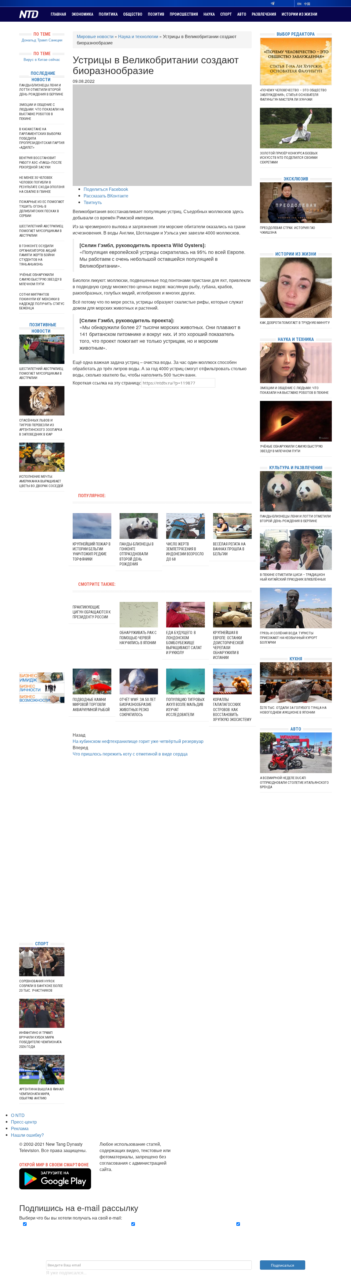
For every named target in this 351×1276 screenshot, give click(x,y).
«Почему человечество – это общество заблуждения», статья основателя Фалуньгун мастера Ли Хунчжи (293, 94)
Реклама (20, 1128)
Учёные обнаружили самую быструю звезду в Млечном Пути (40, 279)
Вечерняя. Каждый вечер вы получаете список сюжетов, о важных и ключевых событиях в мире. (69, 1230)
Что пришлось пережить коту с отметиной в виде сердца (130, 754)
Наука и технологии (138, 36)
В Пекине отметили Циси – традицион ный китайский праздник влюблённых (293, 577)
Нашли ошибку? (27, 1135)
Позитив (156, 14)
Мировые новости (95, 36)
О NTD (18, 1115)
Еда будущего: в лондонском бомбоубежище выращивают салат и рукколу (184, 642)
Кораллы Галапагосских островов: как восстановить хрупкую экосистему (232, 709)
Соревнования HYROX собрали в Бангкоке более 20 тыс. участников (41, 985)
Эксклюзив (296, 179)
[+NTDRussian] (20, 912)
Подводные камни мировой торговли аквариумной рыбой (91, 704)
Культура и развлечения (295, 467)
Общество (132, 14)
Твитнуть (93, 202)
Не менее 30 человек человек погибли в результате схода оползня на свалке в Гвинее (41, 185)
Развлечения (264, 14)
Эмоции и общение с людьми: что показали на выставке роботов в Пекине (41, 112)
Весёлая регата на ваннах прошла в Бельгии (229, 549)
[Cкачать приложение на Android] (55, 1186)
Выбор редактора (296, 34)
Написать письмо (117, 1175)
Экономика (82, 14)
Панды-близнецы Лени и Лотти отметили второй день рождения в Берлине (41, 90)
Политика (108, 14)
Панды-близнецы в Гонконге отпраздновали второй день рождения (137, 554)
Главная (58, 14)
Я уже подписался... (66, 1272)
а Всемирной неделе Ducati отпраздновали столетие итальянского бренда (294, 782)
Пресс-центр (24, 1122)
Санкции (55, 40)
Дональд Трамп (34, 40)
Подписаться (282, 1265)
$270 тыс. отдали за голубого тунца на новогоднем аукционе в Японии (293, 710)
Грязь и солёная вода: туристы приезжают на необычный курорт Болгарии (288, 637)
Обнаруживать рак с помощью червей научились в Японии (138, 637)
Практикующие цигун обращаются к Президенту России (92, 612)
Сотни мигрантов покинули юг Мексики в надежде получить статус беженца (41, 301)
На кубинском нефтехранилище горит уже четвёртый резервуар (138, 741)
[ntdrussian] (20, 920)
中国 (307, 4)
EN (299, 4)
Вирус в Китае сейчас (42, 59)
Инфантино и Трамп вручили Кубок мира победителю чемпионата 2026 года (40, 1040)
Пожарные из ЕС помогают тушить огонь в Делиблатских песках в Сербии (41, 209)
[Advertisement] (127, 436)
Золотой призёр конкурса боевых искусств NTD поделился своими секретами (289, 158)
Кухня (296, 658)
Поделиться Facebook (106, 189)
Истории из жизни (299, 14)
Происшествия (184, 14)
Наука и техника (296, 339)
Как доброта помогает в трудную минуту (295, 323)
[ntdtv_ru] (20, 928)
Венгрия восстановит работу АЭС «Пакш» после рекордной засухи (40, 162)
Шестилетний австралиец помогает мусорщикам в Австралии (41, 230)
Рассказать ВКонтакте (106, 196)
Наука (209, 14)
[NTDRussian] (20, 887)
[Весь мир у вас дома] (20, 895)
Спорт (226, 14)
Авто (241, 14)
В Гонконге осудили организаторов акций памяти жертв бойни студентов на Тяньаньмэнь (37, 255)
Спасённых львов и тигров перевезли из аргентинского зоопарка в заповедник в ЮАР (40, 427)
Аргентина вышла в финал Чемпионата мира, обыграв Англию (41, 1093)
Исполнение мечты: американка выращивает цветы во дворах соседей (41, 481)
